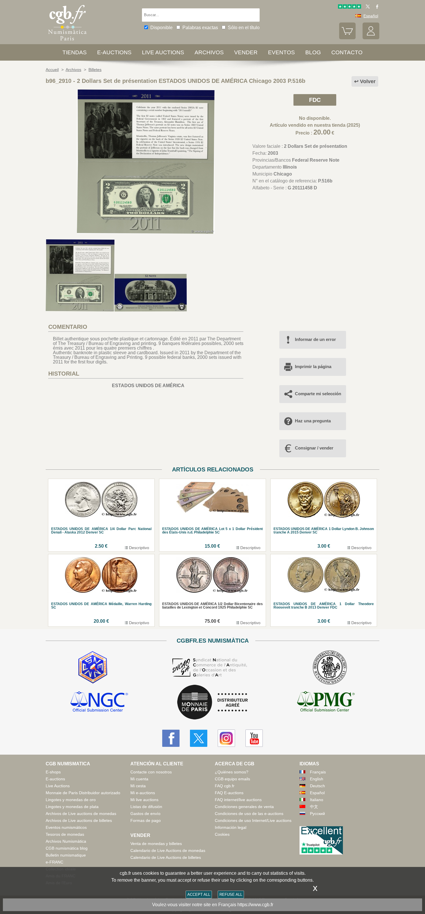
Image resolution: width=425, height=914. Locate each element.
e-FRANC (54, 862)
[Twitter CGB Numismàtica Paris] (198, 738)
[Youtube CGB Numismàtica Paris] (254, 738)
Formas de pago (145, 820)
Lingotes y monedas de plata (72, 806)
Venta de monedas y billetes (156, 843)
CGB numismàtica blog (67, 848)
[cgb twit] (366, 7)
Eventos (281, 52)
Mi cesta (138, 786)
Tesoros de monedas (65, 834)
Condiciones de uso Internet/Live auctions (253, 820)
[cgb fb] (375, 7)
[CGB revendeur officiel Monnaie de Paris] (212, 702)
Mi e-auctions (142, 792)
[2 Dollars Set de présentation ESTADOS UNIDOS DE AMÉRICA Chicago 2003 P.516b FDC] (146, 232)
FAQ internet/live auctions (238, 799)
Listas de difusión (146, 806)
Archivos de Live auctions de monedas (81, 813)
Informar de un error (315, 339)
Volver (368, 81)
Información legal (230, 827)
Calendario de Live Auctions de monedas (167, 850)
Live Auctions (58, 786)
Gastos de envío (145, 813)
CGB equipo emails (232, 779)
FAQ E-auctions (229, 792)
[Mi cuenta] (371, 38)
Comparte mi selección (318, 393)
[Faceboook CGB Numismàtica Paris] (171, 738)
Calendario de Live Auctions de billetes (165, 857)
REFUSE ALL (230, 894)
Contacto (347, 52)
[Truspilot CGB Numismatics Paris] (349, 7)
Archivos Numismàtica (66, 841)
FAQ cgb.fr (224, 786)
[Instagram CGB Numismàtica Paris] (226, 738)
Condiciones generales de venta (244, 806)
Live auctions (163, 52)
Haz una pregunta (313, 420)
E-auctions (114, 52)
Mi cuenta (139, 779)
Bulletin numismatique (66, 855)
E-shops (53, 772)
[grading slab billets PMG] (326, 702)
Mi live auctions (144, 799)
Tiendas (74, 52)
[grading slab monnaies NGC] (99, 702)
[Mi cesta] (347, 38)
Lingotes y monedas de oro (71, 799)
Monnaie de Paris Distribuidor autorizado (83, 792)
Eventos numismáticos (66, 827)
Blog (313, 52)
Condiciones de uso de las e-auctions (249, 813)
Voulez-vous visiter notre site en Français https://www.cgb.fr (212, 904)
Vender (246, 52)
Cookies (222, 834)
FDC (315, 100)
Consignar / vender (314, 447)
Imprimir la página (313, 366)
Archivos (209, 52)
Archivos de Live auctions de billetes (79, 820)
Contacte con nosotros (151, 772)
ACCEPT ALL (198, 894)
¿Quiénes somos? (231, 772)
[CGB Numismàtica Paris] (67, 41)
